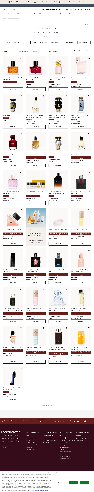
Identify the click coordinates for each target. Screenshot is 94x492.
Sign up (41, 421)
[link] (78, 9)
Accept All (84, 482)
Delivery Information (31, 442)
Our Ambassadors (64, 447)
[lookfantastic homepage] (51, 9)
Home (4, 18)
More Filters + (77, 50)
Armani (34, 42)
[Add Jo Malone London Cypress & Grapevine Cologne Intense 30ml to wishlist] (21, 289)
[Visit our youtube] (78, 421)
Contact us (29, 445)
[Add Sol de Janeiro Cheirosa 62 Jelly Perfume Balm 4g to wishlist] (89, 328)
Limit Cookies (74, 482)
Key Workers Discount (65, 456)
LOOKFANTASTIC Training (82, 440)
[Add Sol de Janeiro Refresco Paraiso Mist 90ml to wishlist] (43, 328)
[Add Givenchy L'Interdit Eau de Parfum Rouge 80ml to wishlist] (21, 133)
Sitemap (62, 453)
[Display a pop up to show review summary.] (61, 84)
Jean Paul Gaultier (69, 42)
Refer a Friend (63, 454)
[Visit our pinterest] (85, 421)
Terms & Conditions (48, 435)
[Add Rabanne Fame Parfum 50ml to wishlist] (21, 96)
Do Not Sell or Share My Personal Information (9, 448)
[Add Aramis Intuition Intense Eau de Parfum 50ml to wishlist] (66, 250)
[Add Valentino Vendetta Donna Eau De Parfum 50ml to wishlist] (43, 58)
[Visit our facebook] (67, 421)
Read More (47, 36)
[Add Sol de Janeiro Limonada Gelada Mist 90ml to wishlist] (89, 210)
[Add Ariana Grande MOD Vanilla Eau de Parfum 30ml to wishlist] (66, 210)
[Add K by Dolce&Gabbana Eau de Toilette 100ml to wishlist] (89, 96)
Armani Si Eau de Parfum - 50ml (12, 347)
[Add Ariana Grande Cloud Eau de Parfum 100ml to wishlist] (66, 289)
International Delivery (31, 444)
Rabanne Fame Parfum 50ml (11, 115)
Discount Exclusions (31, 438)
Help (27, 435)
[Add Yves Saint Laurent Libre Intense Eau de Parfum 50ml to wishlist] (43, 133)
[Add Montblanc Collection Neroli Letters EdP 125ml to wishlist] (89, 289)
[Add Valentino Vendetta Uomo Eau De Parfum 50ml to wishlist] (21, 58)
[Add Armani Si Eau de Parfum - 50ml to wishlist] (21, 328)
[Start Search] (36, 9)
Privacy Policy (46, 437)
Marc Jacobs (55, 42)
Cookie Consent (5, 446)
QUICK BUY (13, 89)
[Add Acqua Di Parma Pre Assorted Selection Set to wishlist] (43, 172)
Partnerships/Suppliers (65, 451)
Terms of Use (46, 490)
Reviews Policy (46, 444)
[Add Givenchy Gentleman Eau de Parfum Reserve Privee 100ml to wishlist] (66, 172)
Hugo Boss (43, 42)
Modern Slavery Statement (49, 440)
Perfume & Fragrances (13, 18)
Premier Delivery (30, 447)
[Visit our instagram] (74, 421)
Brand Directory (63, 438)
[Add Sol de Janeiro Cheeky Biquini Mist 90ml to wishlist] (43, 289)
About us (62, 435)
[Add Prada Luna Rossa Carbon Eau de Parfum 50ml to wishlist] (89, 172)
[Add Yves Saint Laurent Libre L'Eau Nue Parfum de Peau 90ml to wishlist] (43, 96)
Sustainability (46, 442)
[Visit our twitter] (71, 421)
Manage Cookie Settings (61, 482)
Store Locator (79, 435)
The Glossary (63, 437)
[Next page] (51, 405)
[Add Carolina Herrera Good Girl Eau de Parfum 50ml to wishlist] (21, 368)
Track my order (30, 449)
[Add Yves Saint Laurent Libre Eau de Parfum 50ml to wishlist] (89, 133)
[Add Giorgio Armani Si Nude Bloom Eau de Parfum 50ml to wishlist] (89, 250)
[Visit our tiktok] (82, 421)
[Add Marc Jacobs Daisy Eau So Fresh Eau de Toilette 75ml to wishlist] (66, 58)
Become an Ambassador (66, 458)
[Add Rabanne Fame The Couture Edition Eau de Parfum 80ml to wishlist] (66, 96)
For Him (25, 42)
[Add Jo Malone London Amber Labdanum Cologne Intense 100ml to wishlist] (66, 328)
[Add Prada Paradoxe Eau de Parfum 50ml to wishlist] (21, 210)
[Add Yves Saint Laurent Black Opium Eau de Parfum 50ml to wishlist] (43, 250)
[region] (47, 482)
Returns (28, 440)
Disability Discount (64, 445)
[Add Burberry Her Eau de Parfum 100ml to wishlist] (89, 58)
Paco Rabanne (83, 42)
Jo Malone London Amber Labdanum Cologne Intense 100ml (57, 349)
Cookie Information (48, 438)
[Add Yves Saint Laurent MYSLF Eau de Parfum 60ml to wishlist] (21, 250)
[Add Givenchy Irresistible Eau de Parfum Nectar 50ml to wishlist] (21, 172)
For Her (16, 42)
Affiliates (62, 449)
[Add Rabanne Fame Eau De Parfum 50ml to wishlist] (66, 133)
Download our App (31, 437)
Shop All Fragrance (47, 28)
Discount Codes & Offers (66, 444)
